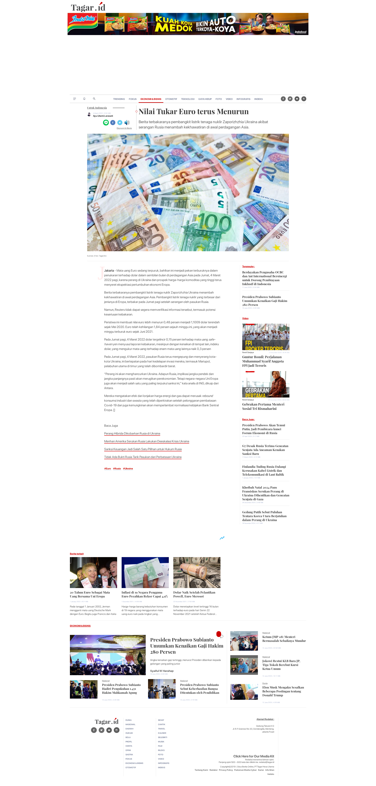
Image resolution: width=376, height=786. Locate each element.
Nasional (105, 680)
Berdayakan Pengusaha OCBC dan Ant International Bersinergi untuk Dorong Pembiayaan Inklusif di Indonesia (264, 277)
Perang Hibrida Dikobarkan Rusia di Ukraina (132, 433)
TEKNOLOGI (187, 99)
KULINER (162, 733)
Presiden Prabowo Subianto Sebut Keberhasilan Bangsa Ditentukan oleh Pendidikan (199, 688)
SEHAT (161, 720)
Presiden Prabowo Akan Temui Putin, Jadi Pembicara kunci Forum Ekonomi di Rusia (263, 429)
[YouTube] (297, 99)
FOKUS (133, 99)
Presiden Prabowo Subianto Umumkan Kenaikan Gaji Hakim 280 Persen (264, 300)
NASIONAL (130, 724)
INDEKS (258, 99)
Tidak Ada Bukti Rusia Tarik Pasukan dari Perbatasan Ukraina (143, 457)
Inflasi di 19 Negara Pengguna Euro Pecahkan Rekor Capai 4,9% (145, 594)
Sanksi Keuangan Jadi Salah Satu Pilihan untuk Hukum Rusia (143, 449)
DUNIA (129, 720)
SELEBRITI (162, 737)
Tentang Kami (201, 770)
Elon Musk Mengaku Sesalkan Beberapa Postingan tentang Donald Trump (283, 691)
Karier (261, 770)
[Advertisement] (188, 65)
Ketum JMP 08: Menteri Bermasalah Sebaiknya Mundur (284, 638)
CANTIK (161, 724)
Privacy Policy (226, 770)
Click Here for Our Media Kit (253, 756)
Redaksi (214, 770)
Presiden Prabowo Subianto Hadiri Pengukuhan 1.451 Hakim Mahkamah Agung (121, 688)
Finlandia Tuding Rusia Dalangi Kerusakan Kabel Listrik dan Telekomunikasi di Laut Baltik (264, 470)
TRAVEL (161, 728)
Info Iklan (269, 770)
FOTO (219, 99)
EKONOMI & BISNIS (151, 99)
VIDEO (229, 99)
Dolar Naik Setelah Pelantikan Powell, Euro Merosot (194, 594)
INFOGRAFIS (243, 99)
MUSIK (161, 741)
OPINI (128, 750)
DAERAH (129, 728)
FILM (160, 746)
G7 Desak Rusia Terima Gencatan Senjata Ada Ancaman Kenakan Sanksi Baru (265, 449)
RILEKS (161, 750)
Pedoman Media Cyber (245, 770)
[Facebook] (283, 99)
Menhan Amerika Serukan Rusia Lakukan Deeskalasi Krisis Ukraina (146, 441)
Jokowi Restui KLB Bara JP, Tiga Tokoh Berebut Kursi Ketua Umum (281, 664)
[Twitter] (290, 99)
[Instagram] (303, 99)
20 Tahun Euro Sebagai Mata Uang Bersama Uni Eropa (90, 594)
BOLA (128, 737)
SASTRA (129, 754)
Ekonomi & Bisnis (124, 128)
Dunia (265, 683)
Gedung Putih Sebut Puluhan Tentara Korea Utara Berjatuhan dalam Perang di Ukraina (264, 515)
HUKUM (129, 733)
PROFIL (129, 741)
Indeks (271, 774)
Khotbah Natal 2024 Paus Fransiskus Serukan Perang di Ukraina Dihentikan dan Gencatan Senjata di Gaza (265, 493)
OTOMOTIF (171, 99)
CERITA (129, 746)
